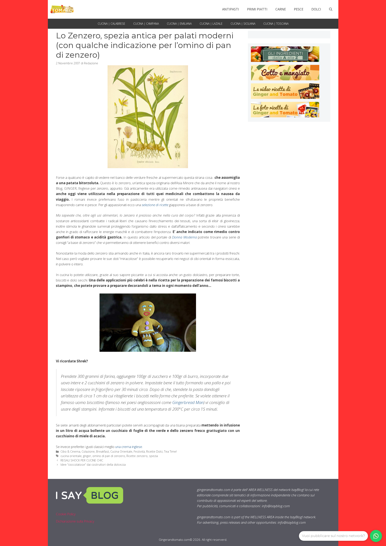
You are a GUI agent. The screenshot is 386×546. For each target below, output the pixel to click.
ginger (87, 456)
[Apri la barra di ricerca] (330, 9)
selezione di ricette (155, 204)
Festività (139, 451)
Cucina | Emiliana (179, 24)
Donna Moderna (184, 237)
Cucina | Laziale (211, 24)
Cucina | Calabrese (111, 24)
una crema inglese (128, 446)
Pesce (298, 9)
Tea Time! (170, 451)
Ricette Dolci (154, 451)
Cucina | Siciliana (243, 24)
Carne (280, 9)
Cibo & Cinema (70, 451)
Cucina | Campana (146, 24)
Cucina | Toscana (275, 24)
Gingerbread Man (187, 402)
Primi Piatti (257, 9)
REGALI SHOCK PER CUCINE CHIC (82, 460)
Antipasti (230, 9)
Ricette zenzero (137, 456)
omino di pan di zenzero (108, 456)
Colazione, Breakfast (95, 451)
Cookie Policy (66, 514)
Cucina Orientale (121, 451)
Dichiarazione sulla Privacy (75, 521)
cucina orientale (71, 456)
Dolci (316, 9)
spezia (153, 456)
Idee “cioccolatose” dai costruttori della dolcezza (93, 464)
